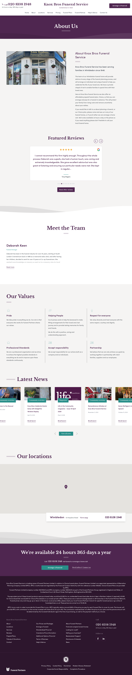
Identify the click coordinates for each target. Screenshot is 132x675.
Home (27, 12)
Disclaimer (67, 666)
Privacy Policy (46, 666)
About (33, 12)
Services (50, 12)
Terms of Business (42, 639)
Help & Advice (92, 12)
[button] (96, 141)
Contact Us (103, 12)
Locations (41, 12)
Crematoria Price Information (46, 633)
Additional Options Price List (45, 636)
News (68, 642)
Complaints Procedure (77, 669)
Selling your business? (73, 633)
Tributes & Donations (13, 639)
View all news (66, 434)
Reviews (9, 633)
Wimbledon (57, 517)
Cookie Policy (57, 666)
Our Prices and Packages (44, 624)
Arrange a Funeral (55, 568)
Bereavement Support (73, 636)
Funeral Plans (67, 12)
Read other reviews (66, 190)
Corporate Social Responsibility (57, 669)
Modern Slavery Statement (82, 666)
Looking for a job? (72, 630)
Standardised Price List (44, 630)
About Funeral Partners (73, 624)
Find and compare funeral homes (77, 627)
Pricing (58, 12)
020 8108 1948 (19, 4)
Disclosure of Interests (73, 639)
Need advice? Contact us (81, 567)
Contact (9, 642)
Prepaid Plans (11, 636)
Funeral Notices (80, 12)
